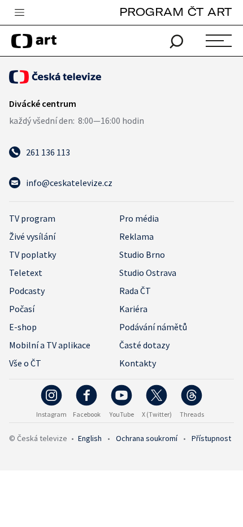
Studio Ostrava (147, 272)
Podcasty (27, 290)
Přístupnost (211, 438)
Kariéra (133, 308)
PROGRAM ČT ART (175, 12)
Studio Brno (142, 254)
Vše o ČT (25, 363)
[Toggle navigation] (19, 13)
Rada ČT (135, 290)
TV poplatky (32, 254)
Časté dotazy (144, 345)
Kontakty (137, 363)
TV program (32, 218)
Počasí (21, 308)
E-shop (23, 326)
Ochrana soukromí (146, 438)
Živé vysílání (32, 236)
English (90, 438)
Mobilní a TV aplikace (49, 345)
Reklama (136, 236)
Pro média (139, 218)
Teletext (25, 272)
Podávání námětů (153, 326)
